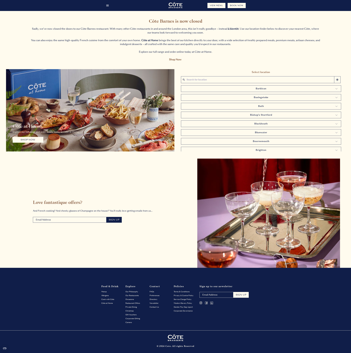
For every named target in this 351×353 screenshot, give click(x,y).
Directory (153, 299)
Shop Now (175, 59)
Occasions (129, 299)
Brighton (261, 150)
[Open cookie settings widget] (4, 348)
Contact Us (154, 307)
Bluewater (261, 132)
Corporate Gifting (132, 318)
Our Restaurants (132, 295)
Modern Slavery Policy (183, 303)
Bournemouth (261, 141)
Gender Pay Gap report (183, 307)
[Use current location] (337, 79)
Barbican (261, 88)
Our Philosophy (131, 291)
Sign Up (114, 219)
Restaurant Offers (132, 303)
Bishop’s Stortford (261, 114)
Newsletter (154, 303)
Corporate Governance (183, 311)
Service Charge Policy (183, 299)
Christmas (129, 311)
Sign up (241, 294)
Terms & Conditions (182, 291)
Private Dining (131, 307)
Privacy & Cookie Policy (183, 295)
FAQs (152, 291)
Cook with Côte (107, 299)
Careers (128, 322)
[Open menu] (107, 5)
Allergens (105, 295)
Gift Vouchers (131, 314)
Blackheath (261, 123)
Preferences (154, 295)
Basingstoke (261, 97)
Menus (104, 291)
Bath (261, 106)
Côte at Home (107, 303)
